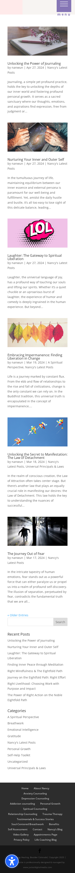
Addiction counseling (22, 803)
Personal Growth (19, 749)
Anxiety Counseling (35, 793)
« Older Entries (18, 615)
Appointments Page (45, 834)
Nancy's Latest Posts (39, 367)
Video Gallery (21, 834)
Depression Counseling (35, 798)
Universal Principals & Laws (45, 466)
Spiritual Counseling (35, 809)
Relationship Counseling (22, 814)
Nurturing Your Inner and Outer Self (36, 159)
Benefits (54, 824)
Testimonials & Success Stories (35, 819)
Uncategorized (18, 762)
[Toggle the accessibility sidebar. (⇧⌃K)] (12, 861)
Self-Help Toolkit (19, 755)
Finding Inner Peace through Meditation (35, 664)
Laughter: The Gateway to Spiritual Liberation (35, 257)
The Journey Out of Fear (26, 553)
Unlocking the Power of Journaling (34, 63)
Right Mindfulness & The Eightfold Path (35, 671)
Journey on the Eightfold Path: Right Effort (37, 677)
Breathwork (16, 723)
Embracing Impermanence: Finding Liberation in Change (35, 357)
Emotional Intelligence (23, 730)
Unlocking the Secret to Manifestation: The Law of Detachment (38, 456)
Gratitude (14, 736)
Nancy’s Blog (55, 829)
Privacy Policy (21, 839)
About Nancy (41, 788)
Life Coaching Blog (46, 839)
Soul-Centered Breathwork (27, 824)
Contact (37, 829)
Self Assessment (18, 829)
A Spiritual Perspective (23, 717)
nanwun (17, 67)
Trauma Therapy (52, 814)
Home (25, 788)
